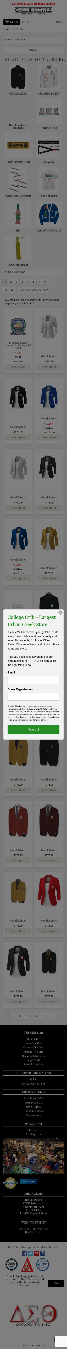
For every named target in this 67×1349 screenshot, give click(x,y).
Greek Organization (20, 689)
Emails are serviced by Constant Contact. (30, 719)
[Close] (60, 612)
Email (11, 672)
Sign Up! (33, 729)
